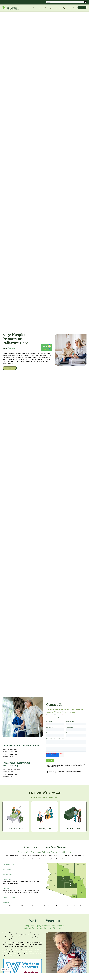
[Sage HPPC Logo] (11, 6)
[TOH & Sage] (46, 344)
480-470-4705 (9, 754)
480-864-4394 (9, 774)
